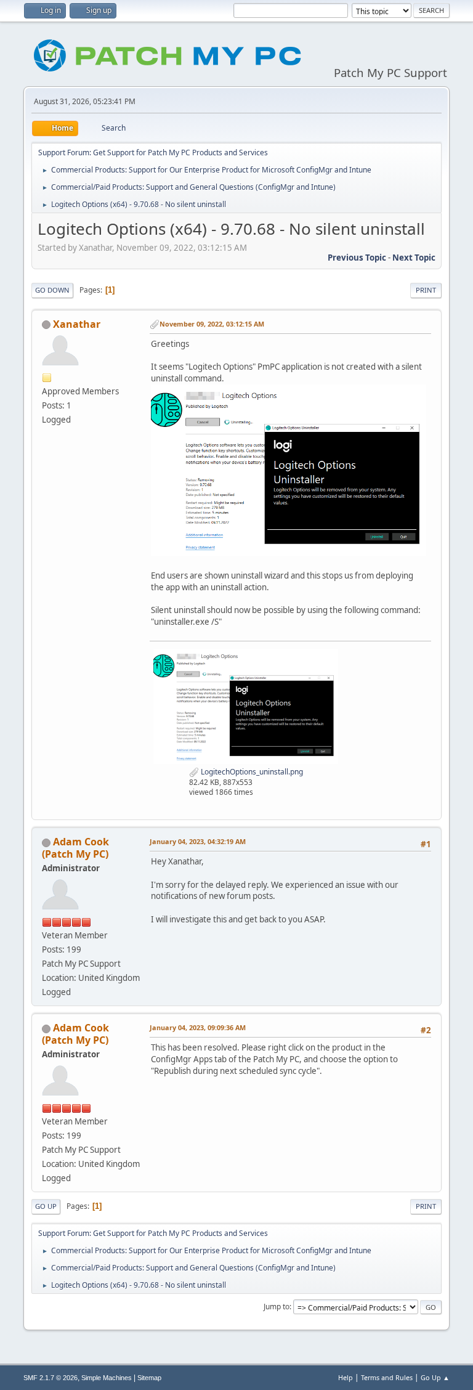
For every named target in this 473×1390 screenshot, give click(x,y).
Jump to (276, 1306)
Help (345, 1377)
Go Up (46, 1206)
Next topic (413, 257)
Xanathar (76, 324)
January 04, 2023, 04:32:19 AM (198, 841)
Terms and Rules (387, 1377)
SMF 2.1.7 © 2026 (50, 1377)
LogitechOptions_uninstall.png (251, 771)
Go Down (52, 290)
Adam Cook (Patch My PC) (75, 848)
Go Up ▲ (435, 1377)
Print (426, 290)
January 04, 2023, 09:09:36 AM (198, 1027)
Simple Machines (106, 1377)
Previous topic (357, 257)
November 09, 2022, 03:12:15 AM (212, 323)
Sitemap (149, 1377)
